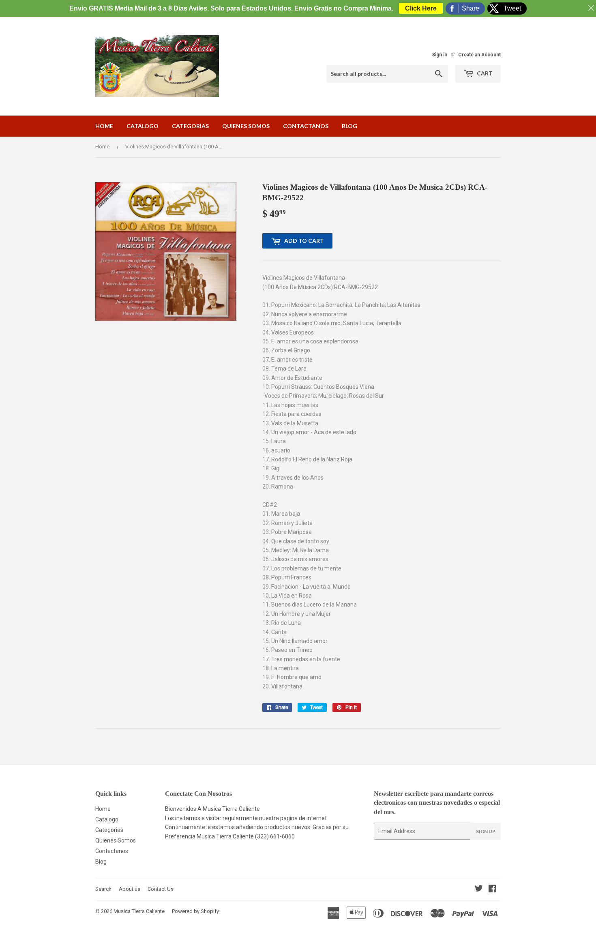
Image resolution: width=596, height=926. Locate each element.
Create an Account (479, 55)
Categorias (190, 125)
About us (129, 889)
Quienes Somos (246, 125)
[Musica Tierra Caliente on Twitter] (479, 889)
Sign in (439, 55)
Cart (484, 73)
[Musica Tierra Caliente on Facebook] (492, 889)
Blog (349, 125)
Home (104, 125)
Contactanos (305, 125)
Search (103, 889)
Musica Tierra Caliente (139, 911)
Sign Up (485, 831)
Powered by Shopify (195, 911)
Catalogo (142, 125)
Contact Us (161, 889)
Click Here (421, 8)
